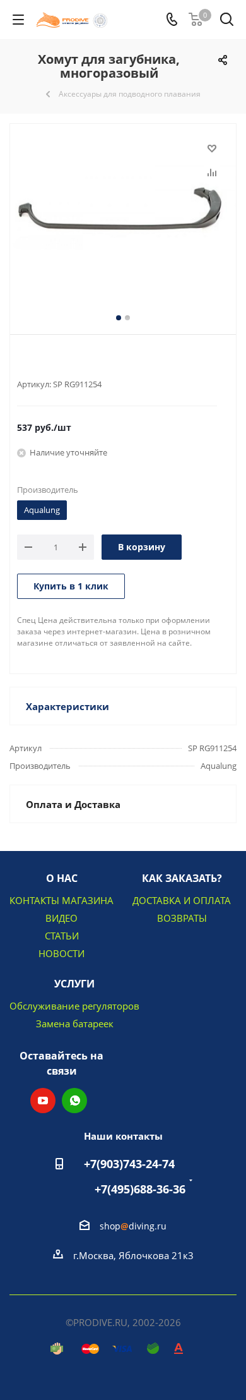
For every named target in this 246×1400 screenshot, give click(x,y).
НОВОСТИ (61, 953)
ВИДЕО (61, 918)
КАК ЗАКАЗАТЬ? (182, 878)
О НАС (62, 878)
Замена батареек (75, 1023)
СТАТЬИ (62, 935)
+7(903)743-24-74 (129, 1163)
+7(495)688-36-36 (140, 1189)
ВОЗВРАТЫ (182, 918)
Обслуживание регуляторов (74, 1005)
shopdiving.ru (133, 1226)
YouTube (43, 1100)
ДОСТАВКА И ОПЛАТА (181, 900)
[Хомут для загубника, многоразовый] (123, 215)
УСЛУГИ (74, 984)
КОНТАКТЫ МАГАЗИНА (61, 900)
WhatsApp (74, 1100)
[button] (42, 1388)
